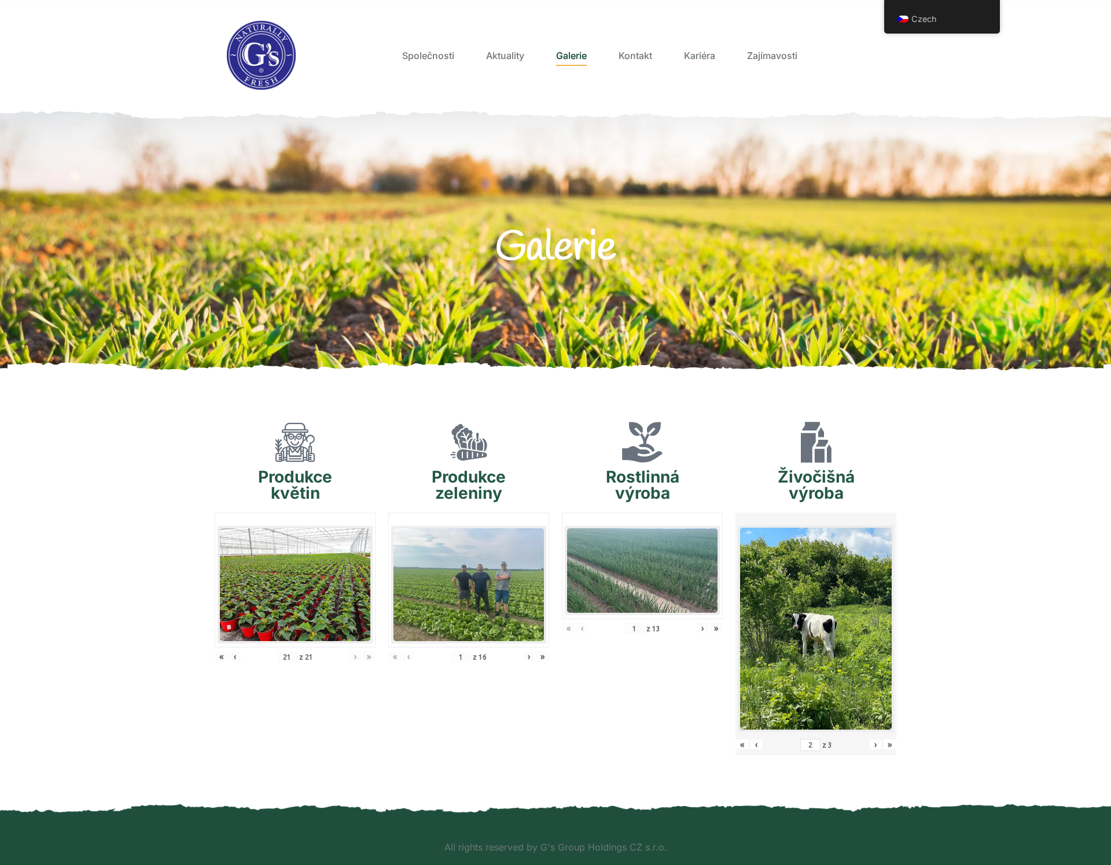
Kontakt (635, 55)
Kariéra (699, 55)
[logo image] (261, 55)
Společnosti (428, 55)
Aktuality (505, 55)
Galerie (571, 55)
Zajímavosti (772, 55)
